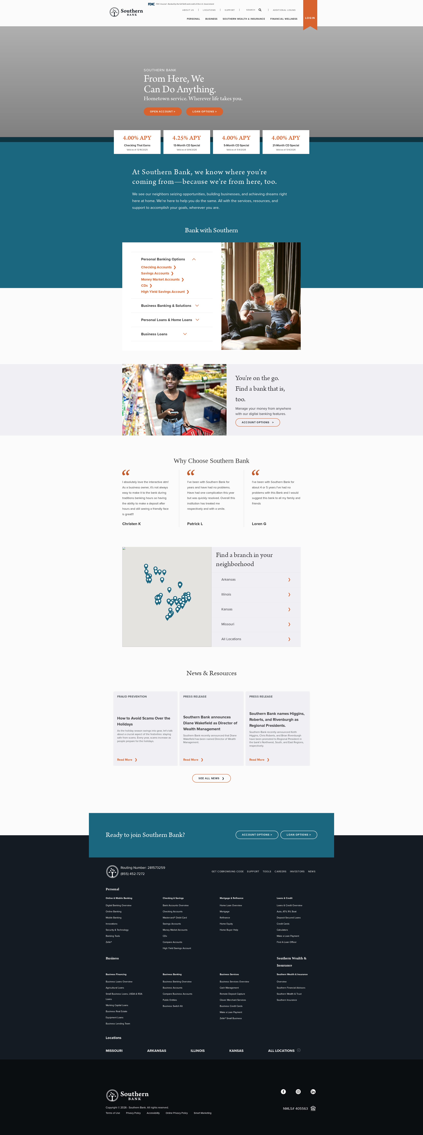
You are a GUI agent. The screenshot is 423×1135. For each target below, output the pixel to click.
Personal (193, 19)
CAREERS (281, 871)
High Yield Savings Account (165, 291)
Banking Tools (113, 936)
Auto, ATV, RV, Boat (286, 911)
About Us (188, 10)
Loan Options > (204, 111)
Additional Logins (284, 10)
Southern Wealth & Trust (289, 994)
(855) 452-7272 (133, 873)
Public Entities (170, 1000)
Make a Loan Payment (288, 936)
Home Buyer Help (229, 930)
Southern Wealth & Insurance (244, 19)
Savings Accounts (157, 273)
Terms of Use (113, 1113)
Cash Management (229, 988)
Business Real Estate (116, 1011)
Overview (282, 981)
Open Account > (162, 111)
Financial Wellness (283, 19)
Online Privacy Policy (177, 1113)
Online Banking (113, 911)
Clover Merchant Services (233, 1000)
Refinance (225, 917)
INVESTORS (297, 871)
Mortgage (225, 911)
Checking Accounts (158, 267)
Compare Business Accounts (177, 994)
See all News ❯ (211, 778)
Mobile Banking (113, 917)
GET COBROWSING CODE (228, 871)
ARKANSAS (156, 1050)
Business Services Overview (234, 981)
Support (230, 10)
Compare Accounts (172, 942)
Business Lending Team (118, 1023)
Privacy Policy (133, 1113)
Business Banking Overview (177, 981)
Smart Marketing (203, 1113)
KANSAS (236, 1050)
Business (211, 19)
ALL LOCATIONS (281, 1050)
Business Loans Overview (119, 981)
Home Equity (226, 924)
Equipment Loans (114, 1017)
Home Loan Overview (231, 905)
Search (250, 9)
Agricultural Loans (115, 988)
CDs (146, 285)
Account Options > (258, 422)
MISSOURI (114, 1050)
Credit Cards (283, 924)
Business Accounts (172, 988)
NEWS (312, 871)
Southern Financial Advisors (291, 988)
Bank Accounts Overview (176, 905)
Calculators (282, 930)
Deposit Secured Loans (289, 917)
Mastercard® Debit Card (175, 917)
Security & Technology (117, 930)
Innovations (111, 924)
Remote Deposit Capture (232, 994)
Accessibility (153, 1113)
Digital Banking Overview (118, 905)
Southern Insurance (287, 1000)
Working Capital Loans (117, 1005)
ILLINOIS (198, 1050)
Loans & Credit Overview (289, 905)
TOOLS (267, 871)
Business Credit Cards (231, 1006)
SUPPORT (253, 871)
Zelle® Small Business (231, 1018)
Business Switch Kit (173, 1006)
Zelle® (109, 942)
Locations (209, 10)
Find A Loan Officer (287, 942)
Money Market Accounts (162, 279)
